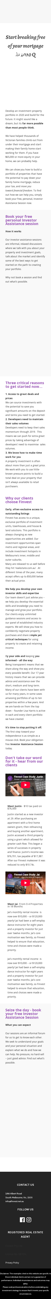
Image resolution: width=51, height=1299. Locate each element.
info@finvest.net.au (14, 1201)
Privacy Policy (12, 1262)
